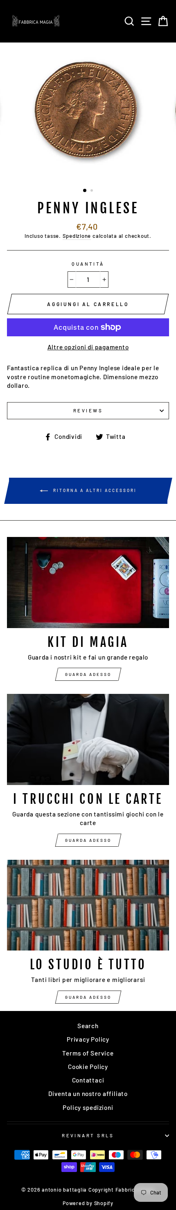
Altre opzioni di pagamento (88, 347)
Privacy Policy (88, 1039)
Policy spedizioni (88, 1107)
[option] (88, 111)
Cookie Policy (88, 1066)
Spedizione (77, 236)
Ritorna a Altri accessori (94, 490)
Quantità (88, 263)
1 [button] (85, 191)
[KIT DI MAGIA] (88, 582)
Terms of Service (87, 1053)
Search (88, 1025)
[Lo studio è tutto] (88, 905)
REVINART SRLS (88, 1135)
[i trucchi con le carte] (88, 739)
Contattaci (88, 1080)
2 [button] (92, 191)
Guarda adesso (88, 674)
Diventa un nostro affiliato (88, 1093)
